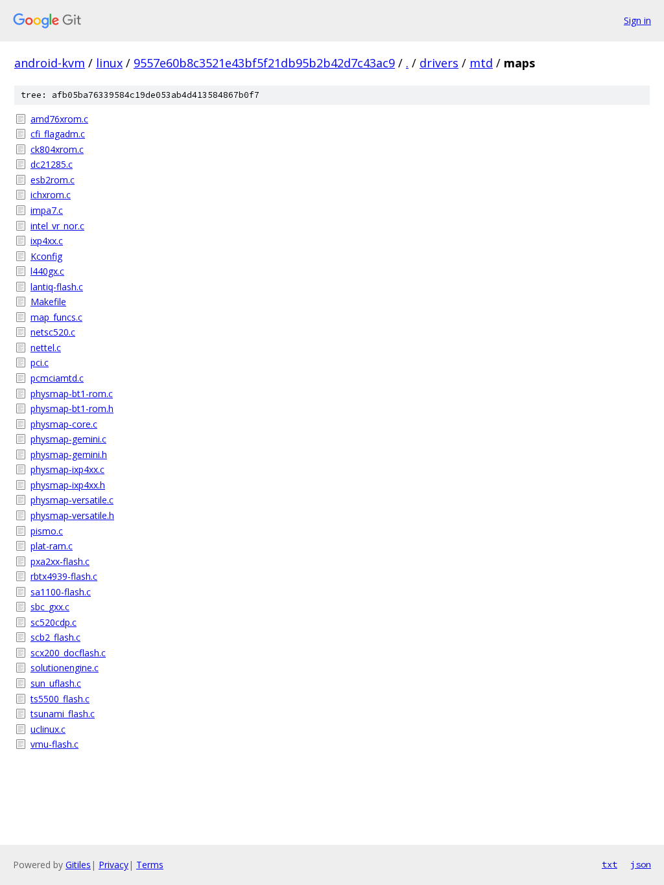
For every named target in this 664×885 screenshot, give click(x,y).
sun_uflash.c (55, 683)
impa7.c (46, 210)
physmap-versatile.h (72, 515)
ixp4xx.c (46, 241)
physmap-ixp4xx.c (67, 469)
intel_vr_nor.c (57, 226)
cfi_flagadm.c (57, 134)
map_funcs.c (56, 317)
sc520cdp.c (53, 622)
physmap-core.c (63, 424)
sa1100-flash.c (60, 592)
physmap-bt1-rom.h (71, 408)
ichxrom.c (50, 195)
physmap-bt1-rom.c (71, 393)
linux (109, 63)
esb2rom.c (52, 180)
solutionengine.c (64, 667)
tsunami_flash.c (62, 713)
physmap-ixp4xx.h (67, 485)
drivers (439, 63)
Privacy (113, 864)
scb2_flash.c (55, 637)
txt (609, 864)
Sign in (637, 20)
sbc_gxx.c (49, 607)
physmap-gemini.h (68, 454)
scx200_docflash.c (68, 653)
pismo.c (46, 531)
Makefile (48, 301)
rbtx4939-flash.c (63, 576)
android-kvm (49, 63)
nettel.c (45, 347)
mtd (481, 63)
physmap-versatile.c (71, 500)
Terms (149, 864)
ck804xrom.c (57, 149)
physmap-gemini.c (68, 439)
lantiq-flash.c (56, 287)
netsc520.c (52, 332)
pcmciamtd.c (57, 378)
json (640, 864)
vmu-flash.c (54, 744)
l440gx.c (47, 271)
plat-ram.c (51, 546)
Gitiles (78, 864)
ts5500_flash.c (59, 699)
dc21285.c (51, 164)
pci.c (39, 362)
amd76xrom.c (59, 119)
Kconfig (46, 256)
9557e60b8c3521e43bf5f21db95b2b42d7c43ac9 (264, 63)
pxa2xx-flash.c (59, 561)
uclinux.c (47, 729)
